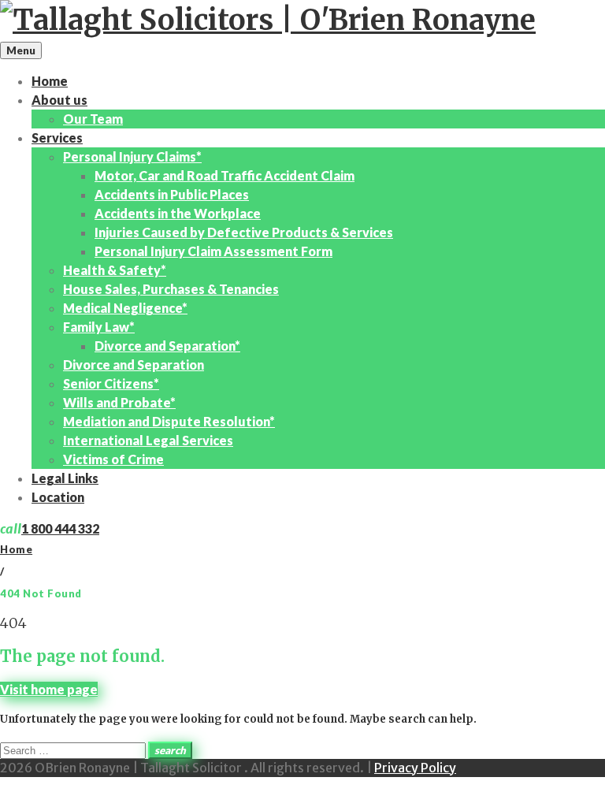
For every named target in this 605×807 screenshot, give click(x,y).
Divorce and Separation (133, 364)
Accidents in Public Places (172, 194)
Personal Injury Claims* (132, 156)
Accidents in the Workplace (178, 213)
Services (57, 137)
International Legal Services (148, 440)
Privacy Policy (415, 767)
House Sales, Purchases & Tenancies (171, 288)
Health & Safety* (114, 269)
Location (58, 496)
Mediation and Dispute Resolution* (169, 421)
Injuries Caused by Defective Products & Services (244, 232)
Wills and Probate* (119, 402)
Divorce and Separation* (167, 345)
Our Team (93, 118)
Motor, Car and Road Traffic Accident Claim (224, 175)
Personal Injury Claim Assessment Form (213, 251)
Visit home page (49, 689)
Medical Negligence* (125, 307)
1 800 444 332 (60, 528)
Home (50, 80)
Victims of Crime (113, 459)
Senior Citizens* (111, 383)
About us (59, 99)
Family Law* (99, 326)
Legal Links (65, 477)
